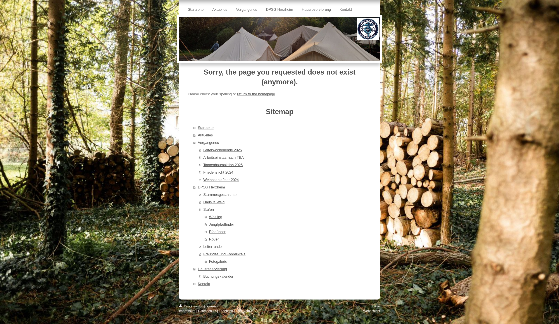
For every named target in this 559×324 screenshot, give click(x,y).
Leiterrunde (212, 247)
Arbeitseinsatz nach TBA (223, 157)
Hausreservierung (212, 269)
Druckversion (193, 306)
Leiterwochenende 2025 (222, 150)
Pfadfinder (217, 232)
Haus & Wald (213, 202)
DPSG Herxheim (211, 187)
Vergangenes (208, 143)
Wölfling (215, 217)
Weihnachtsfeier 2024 (221, 180)
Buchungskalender (218, 276)
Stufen (208, 209)
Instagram (243, 311)
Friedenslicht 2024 (218, 172)
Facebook (226, 311)
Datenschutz (207, 311)
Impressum (187, 311)
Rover (214, 239)
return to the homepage (256, 94)
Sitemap (211, 306)
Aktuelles (205, 135)
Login (376, 306)
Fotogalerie (218, 262)
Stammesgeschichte (219, 195)
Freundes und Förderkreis (224, 254)
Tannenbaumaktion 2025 (223, 165)
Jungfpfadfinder (221, 224)
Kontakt (204, 284)
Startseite (206, 128)
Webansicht (371, 311)
